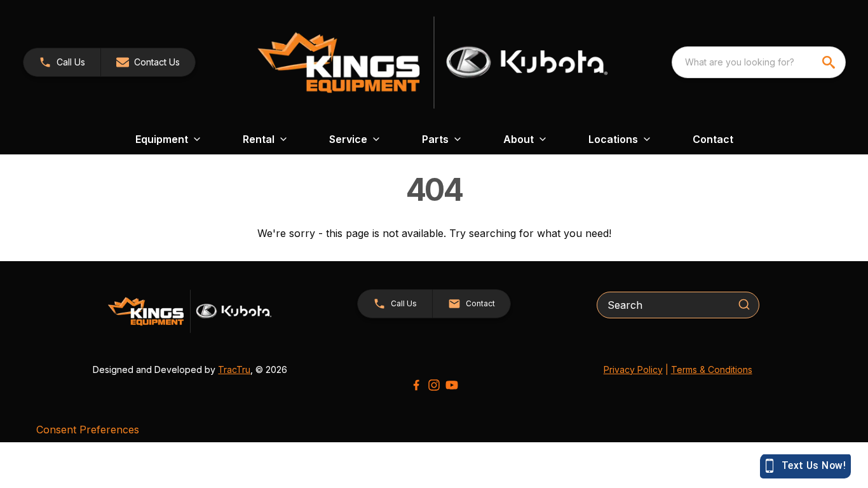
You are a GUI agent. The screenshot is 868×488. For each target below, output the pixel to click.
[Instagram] (434, 385)
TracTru (234, 369)
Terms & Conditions (711, 369)
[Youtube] (451, 385)
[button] (62, 62)
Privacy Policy (633, 369)
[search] (830, 62)
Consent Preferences (87, 429)
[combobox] (758, 62)
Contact (713, 139)
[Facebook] (416, 385)
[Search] (744, 304)
